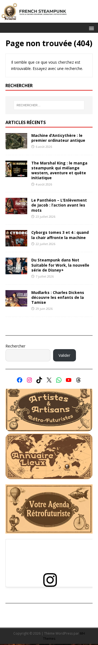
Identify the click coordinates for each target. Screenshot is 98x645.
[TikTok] (39, 380)
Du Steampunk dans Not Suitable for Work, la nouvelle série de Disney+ (60, 264)
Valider (64, 355)
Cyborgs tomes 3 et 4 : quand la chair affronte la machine (60, 235)
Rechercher (15, 346)
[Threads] (78, 380)
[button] (90, 28)
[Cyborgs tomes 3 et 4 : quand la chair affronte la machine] (16, 243)
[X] (49, 380)
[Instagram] (29, 380)
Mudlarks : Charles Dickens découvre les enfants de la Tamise (57, 297)
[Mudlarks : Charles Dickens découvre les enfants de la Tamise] (16, 303)
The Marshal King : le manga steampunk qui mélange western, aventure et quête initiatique (59, 170)
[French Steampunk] (49, 19)
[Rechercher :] (49, 105)
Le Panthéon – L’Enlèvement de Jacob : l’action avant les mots (59, 205)
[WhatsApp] (59, 380)
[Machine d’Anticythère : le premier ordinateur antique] (16, 146)
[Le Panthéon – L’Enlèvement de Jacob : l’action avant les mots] (16, 211)
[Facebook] (19, 380)
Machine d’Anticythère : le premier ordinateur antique (58, 138)
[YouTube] (68, 380)
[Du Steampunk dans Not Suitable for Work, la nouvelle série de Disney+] (16, 270)
